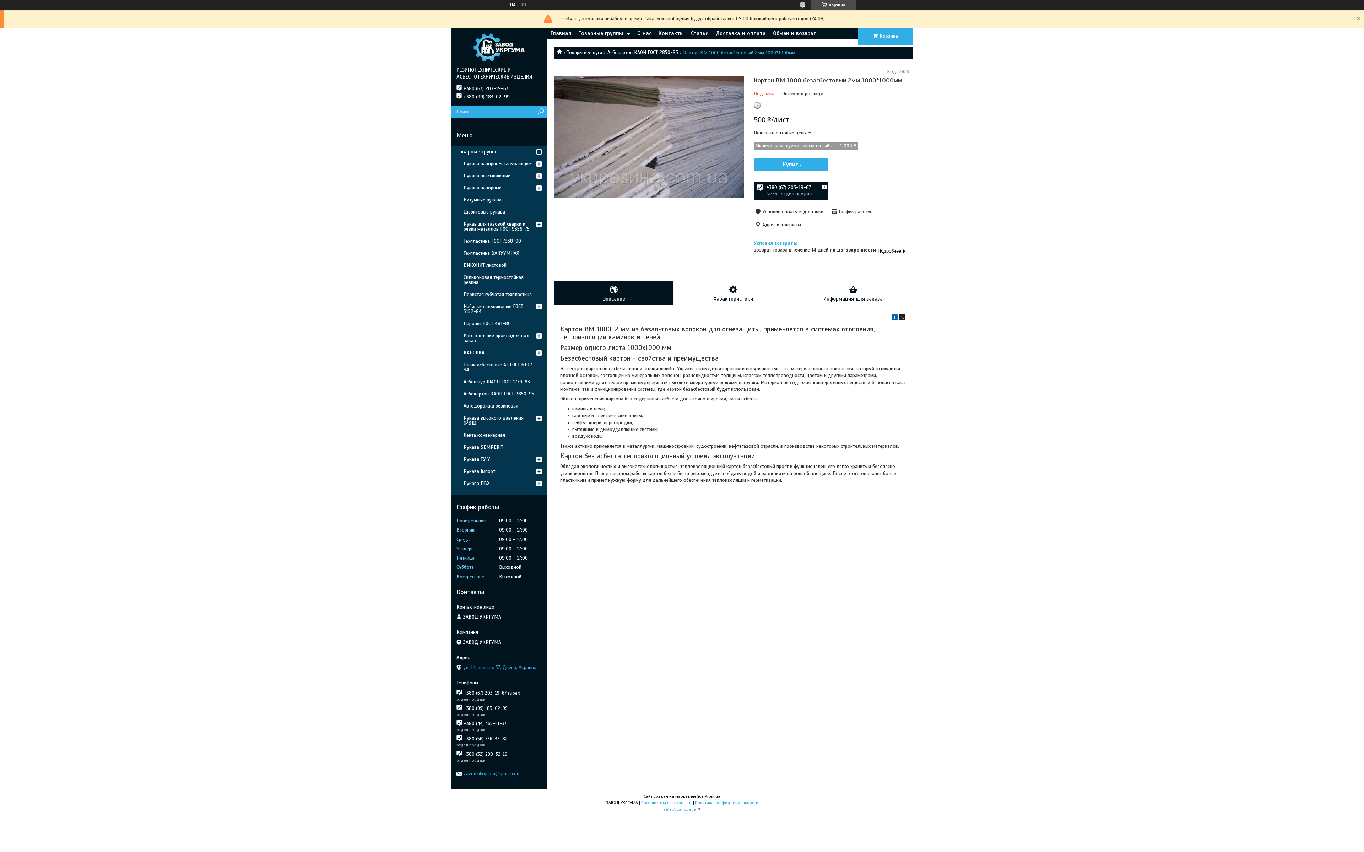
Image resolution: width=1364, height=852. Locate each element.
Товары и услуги (584, 52)
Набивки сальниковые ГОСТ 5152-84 (493, 308)
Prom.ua (712, 796)
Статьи (700, 33)
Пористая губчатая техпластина (498, 294)
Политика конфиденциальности (726, 802)
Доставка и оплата (741, 33)
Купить (792, 164)
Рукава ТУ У (477, 459)
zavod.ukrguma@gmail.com (492, 774)
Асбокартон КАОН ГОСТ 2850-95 (642, 52)
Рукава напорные (483, 188)
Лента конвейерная (484, 435)
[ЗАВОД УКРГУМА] (499, 47)
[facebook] (895, 319)
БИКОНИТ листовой (485, 265)
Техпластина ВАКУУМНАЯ (491, 253)
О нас (644, 33)
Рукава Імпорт (479, 471)
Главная (561, 33)
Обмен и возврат (794, 33)
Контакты (671, 33)
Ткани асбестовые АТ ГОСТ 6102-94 (499, 367)
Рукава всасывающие (487, 176)
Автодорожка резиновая (491, 406)
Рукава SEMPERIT (483, 447)
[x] (902, 319)
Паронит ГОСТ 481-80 (487, 323)
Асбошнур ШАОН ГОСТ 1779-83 (497, 382)
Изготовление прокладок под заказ (497, 338)
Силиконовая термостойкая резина (494, 279)
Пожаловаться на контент (666, 802)
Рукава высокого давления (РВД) (494, 420)
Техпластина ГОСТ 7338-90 (492, 241)
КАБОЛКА (474, 353)
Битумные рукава (483, 200)
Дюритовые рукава (484, 212)
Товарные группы (600, 33)
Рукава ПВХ (476, 483)
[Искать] (541, 112)
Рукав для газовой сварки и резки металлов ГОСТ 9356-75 (497, 226)
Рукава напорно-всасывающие (497, 164)
